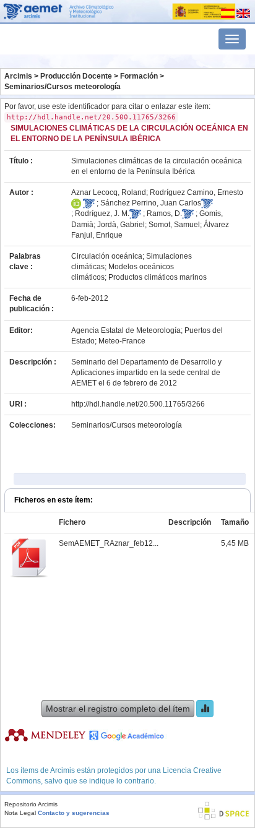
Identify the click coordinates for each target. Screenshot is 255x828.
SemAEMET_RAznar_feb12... (108, 543)
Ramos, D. (164, 213)
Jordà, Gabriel (121, 224)
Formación (139, 76)
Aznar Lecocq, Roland (108, 192)
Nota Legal (20, 812)
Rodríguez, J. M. (102, 213)
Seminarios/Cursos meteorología (62, 86)
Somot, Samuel (174, 224)
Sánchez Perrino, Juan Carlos (150, 203)
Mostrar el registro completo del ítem (118, 709)
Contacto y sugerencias (74, 812)
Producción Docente (76, 76)
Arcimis (18, 76)
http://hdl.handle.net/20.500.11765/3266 (138, 404)
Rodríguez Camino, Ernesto (196, 192)
